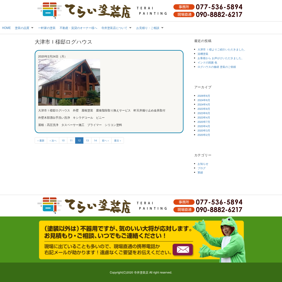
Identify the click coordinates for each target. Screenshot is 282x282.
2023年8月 (204, 109)
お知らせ (203, 164)
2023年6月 (204, 113)
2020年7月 (204, 122)
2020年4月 (204, 126)
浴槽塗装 (203, 54)
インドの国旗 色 (207, 62)
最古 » (117, 140)
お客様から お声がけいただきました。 (221, 58)
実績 (200, 172)
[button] (24, 28)
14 (95, 140)
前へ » (105, 140)
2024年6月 (204, 100)
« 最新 (40, 140)
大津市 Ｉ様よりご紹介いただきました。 (222, 49)
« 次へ (53, 140)
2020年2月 (204, 135)
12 (79, 140)
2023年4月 (204, 117)
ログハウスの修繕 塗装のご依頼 (217, 67)
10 (63, 140)
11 (71, 140)
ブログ (202, 168)
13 (87, 140)
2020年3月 (204, 130)
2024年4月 (204, 104)
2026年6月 (204, 96)
